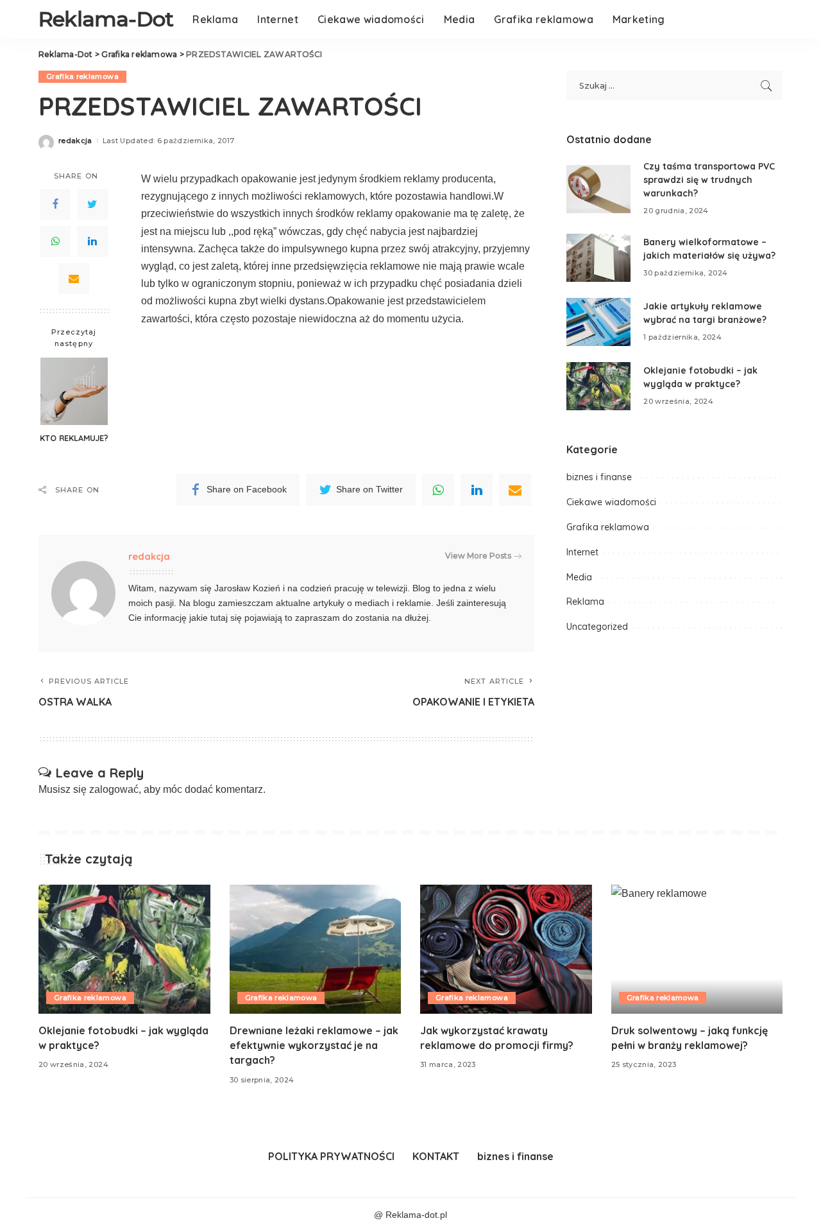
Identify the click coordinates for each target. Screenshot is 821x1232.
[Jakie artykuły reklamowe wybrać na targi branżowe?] (598, 322)
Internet (582, 552)
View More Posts (478, 555)
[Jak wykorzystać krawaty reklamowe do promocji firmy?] (506, 949)
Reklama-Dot (105, 18)
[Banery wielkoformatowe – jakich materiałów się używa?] (598, 258)
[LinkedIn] (92, 241)
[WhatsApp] (55, 241)
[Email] (73, 278)
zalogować (114, 789)
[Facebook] (55, 204)
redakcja (75, 140)
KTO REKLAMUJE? (74, 438)
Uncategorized (597, 626)
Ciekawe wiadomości (611, 502)
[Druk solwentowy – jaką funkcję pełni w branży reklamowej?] (697, 949)
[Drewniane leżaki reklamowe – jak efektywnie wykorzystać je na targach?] (316, 949)
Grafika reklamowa (82, 76)
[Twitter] (92, 204)
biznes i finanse (599, 477)
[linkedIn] (477, 490)
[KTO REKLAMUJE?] (74, 391)
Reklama (585, 601)
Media (579, 577)
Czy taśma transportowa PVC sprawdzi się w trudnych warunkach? (709, 180)
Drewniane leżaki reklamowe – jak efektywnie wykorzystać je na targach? (314, 1045)
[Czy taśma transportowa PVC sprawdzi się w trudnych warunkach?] (598, 189)
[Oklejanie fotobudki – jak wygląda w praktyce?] (598, 386)
